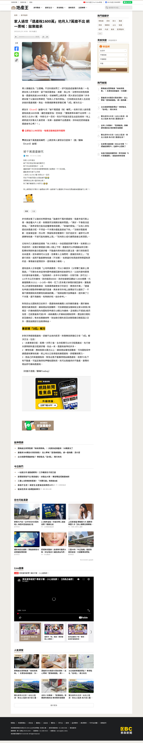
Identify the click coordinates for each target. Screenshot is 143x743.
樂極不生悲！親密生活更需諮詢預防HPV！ (37, 485)
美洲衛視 (83, 723)
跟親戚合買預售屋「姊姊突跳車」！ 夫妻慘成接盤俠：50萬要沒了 (45, 448)
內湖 (106, 29)
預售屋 (101, 21)
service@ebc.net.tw (62, 731)
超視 (67, 723)
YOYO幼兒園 (93, 723)
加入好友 (128, 2)
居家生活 (48, 7)
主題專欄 (81, 7)
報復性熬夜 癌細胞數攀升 (29, 489)
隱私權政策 (73, 728)
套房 (112, 29)
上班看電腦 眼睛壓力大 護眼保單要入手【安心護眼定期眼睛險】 (80, 523)
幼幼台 (45, 723)
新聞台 (13, 723)
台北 (114, 25)
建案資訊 (71, 7)
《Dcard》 (33, 109)
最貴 (100, 29)
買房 (100, 25)
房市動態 (36, 7)
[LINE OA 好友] (38, 426)
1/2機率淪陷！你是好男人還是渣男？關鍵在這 (53, 523)
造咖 (30, 2)
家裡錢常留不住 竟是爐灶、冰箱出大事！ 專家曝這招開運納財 (43, 476)
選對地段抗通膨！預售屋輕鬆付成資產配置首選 (26, 550)
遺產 (120, 21)
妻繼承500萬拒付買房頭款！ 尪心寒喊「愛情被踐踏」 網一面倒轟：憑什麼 (49, 452)
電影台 (53, 723)
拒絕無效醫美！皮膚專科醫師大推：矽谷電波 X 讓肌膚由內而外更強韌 (53, 550)
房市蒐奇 (24, 15)
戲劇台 (38, 723)
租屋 (120, 25)
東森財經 (23, 2)
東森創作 (103, 723)
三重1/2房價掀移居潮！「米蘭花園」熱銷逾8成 (37, 480)
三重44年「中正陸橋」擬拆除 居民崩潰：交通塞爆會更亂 (80, 550)
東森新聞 (14, 2)
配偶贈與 (120, 29)
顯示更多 (54, 705)
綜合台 (31, 723)
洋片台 (60, 723)
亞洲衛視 (75, 723)
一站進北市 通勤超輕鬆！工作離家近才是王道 (37, 472)
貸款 (108, 21)
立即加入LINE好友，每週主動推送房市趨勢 (45, 130)
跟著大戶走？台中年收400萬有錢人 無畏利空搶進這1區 (26, 523)
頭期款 (107, 25)
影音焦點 (60, 7)
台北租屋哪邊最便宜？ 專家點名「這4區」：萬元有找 (40, 456)
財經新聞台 (22, 723)
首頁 (15, 15)
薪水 (114, 21)
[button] (91, 632)
